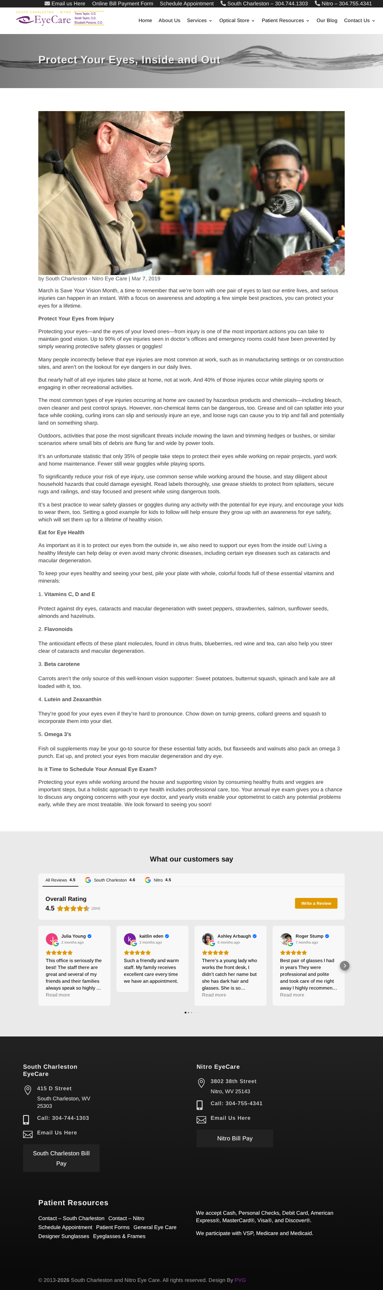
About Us (169, 21)
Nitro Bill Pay (235, 1138)
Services (197, 21)
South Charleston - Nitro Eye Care (86, 279)
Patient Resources (283, 21)
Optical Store (234, 21)
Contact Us (357, 21)
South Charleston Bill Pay (61, 1158)
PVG (240, 1280)
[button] (38, 965)
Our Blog (327, 21)
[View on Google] (52, 939)
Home (145, 21)
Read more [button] (58, 994)
